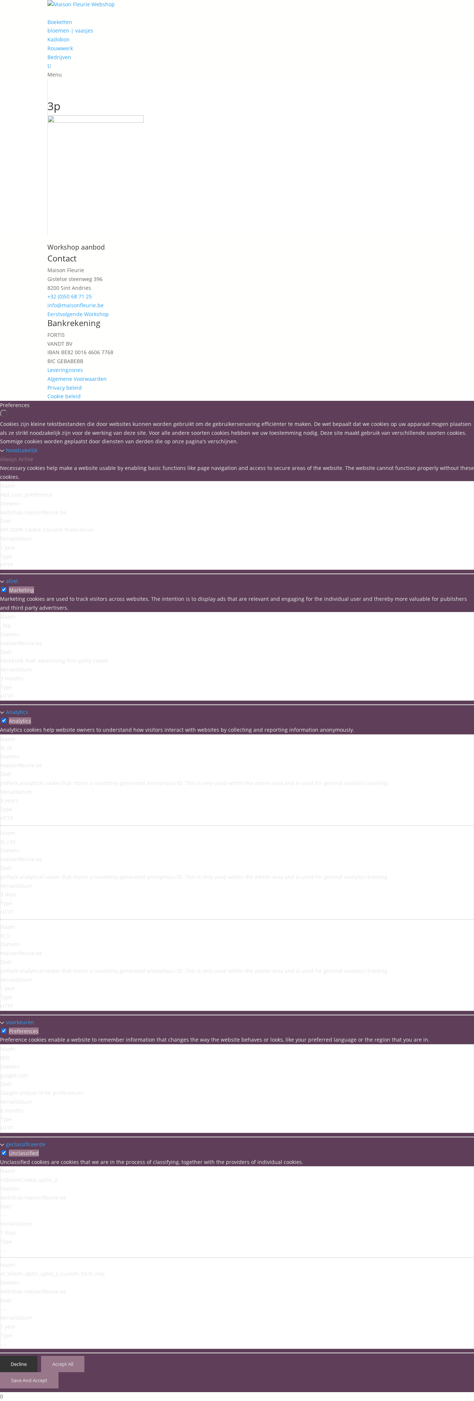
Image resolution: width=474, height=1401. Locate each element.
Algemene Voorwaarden (77, 378)
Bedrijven (59, 57)
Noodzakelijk (21, 450)
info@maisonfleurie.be (75, 305)
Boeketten (59, 22)
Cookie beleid (64, 396)
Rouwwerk (60, 48)
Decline (19, 1364)
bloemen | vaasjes (70, 30)
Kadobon (58, 39)
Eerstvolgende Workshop (78, 314)
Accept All (62, 1364)
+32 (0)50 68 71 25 (69, 296)
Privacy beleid (64, 387)
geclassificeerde (26, 1144)
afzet (12, 581)
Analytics (17, 711)
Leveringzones (65, 369)
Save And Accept (29, 1380)
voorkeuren (20, 1022)
